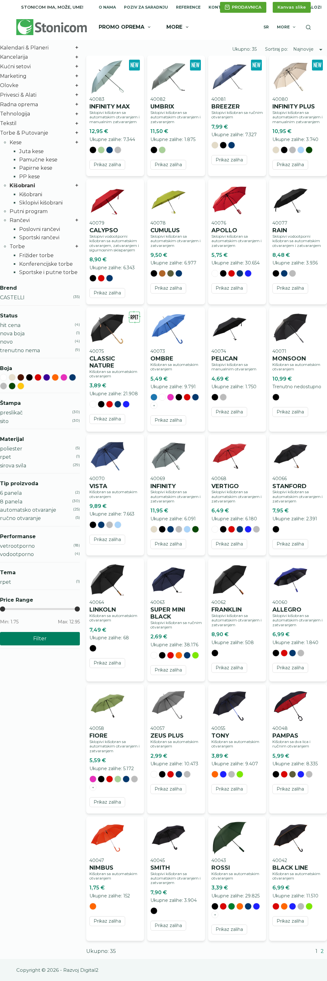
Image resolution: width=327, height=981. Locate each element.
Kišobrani (22, 185)
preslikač (11, 413)
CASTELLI (12, 297)
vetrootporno (17, 546)
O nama (107, 7)
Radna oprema (19, 104)
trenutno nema (20, 350)
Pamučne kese (38, 160)
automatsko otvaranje (28, 510)
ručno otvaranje (20, 518)
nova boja (12, 334)
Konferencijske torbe (46, 264)
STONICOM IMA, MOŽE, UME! (52, 7)
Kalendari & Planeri (24, 48)
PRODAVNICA (247, 7)
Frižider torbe (36, 255)
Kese (16, 142)
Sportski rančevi (39, 237)
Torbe (17, 246)
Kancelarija (14, 57)
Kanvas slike (292, 7)
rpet (5, 457)
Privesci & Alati (18, 95)
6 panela (11, 493)
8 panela (11, 502)
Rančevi (20, 220)
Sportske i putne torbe (48, 272)
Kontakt (219, 7)
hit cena (10, 325)
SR (266, 27)
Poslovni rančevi (39, 229)
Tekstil (8, 123)
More (174, 27)
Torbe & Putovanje (24, 133)
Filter (40, 638)
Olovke (9, 85)
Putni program (29, 211)
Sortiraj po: (277, 49)
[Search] (308, 27)
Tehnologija (15, 114)
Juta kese (31, 151)
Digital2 (89, 970)
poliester (11, 449)
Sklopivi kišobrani (41, 203)
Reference (188, 7)
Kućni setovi (15, 66)
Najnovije (303, 49)
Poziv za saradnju (146, 7)
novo (6, 342)
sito (4, 421)
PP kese (29, 177)
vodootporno (17, 554)
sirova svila (13, 466)
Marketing (13, 76)
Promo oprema (121, 27)
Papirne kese (35, 168)
